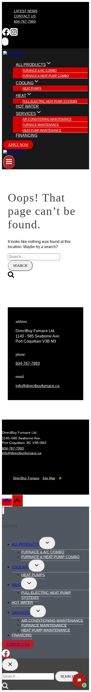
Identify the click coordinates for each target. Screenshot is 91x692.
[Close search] (10, 664)
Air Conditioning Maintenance (47, 119)
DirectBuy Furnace (26, 478)
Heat (16, 585)
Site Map (48, 478)
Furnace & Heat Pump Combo (46, 75)
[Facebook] (6, 34)
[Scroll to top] (7, 502)
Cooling (20, 567)
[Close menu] (3, 511)
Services (21, 612)
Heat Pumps (32, 88)
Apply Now (18, 145)
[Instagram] (14, 34)
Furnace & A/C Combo (40, 70)
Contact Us (25, 16)
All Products (25, 544)
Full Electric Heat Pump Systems (50, 101)
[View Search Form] (5, 41)
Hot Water (27, 106)
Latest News (25, 11)
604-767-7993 (25, 21)
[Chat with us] (79, 680)
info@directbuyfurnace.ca (37, 386)
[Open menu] (9, 162)
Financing (26, 135)
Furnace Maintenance (41, 124)
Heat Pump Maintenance (42, 130)
